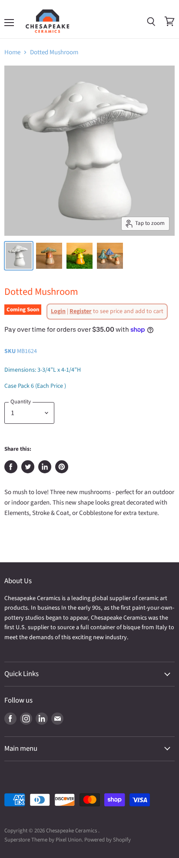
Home (12, 52)
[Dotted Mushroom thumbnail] (19, 256)
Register (81, 311)
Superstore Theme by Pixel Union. (43, 840)
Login (58, 311)
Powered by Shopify (107, 840)
